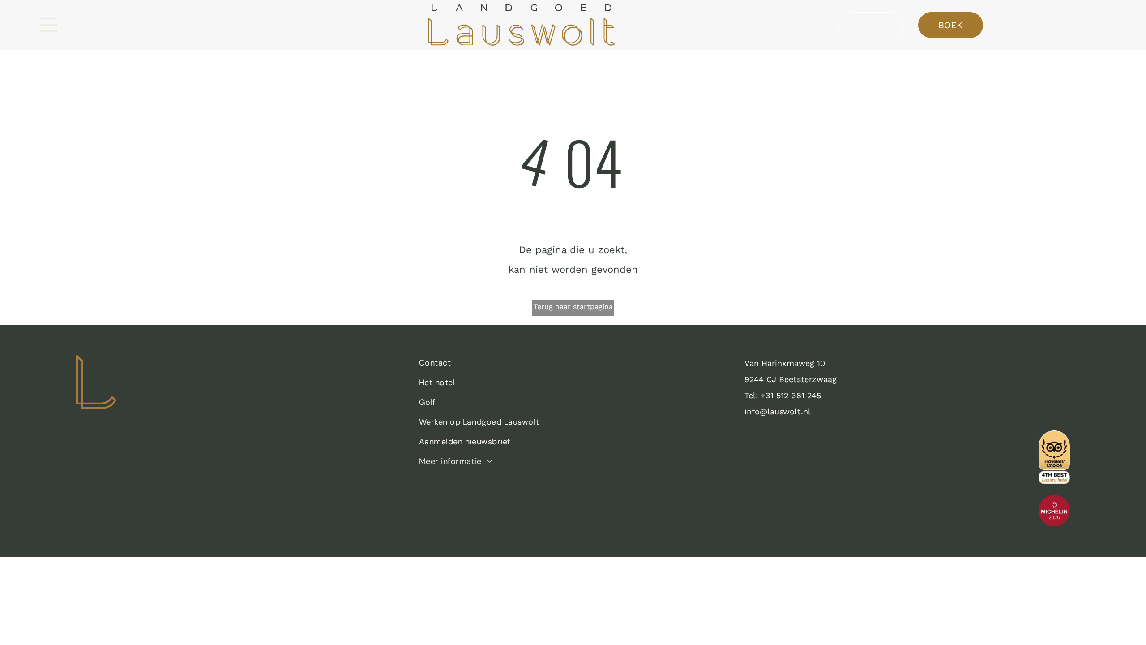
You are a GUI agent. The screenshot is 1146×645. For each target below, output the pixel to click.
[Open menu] (49, 25)
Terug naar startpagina (573, 306)
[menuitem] (568, 365)
